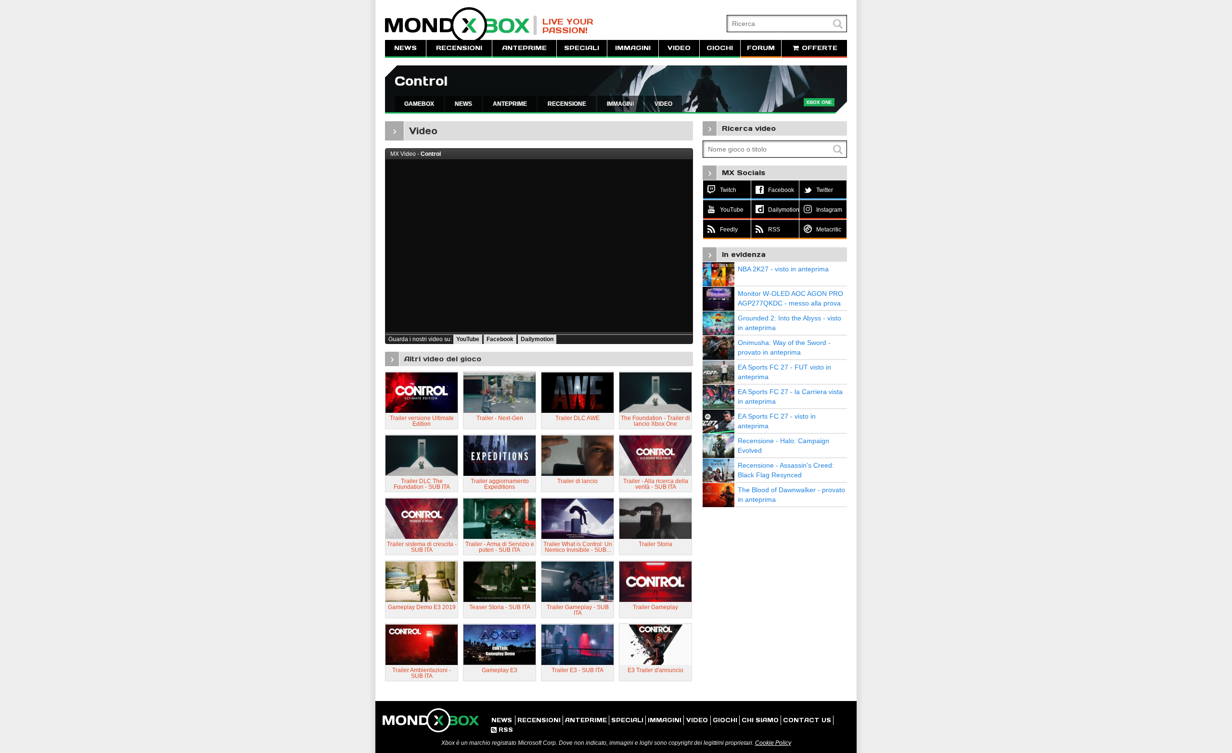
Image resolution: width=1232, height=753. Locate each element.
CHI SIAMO (760, 720)
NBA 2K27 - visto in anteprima (783, 269)
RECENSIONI (459, 48)
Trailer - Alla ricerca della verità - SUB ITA (655, 484)
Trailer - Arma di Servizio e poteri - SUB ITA (499, 547)
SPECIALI (581, 48)
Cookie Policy (773, 743)
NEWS (405, 48)
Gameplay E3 (499, 670)
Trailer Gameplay (655, 607)
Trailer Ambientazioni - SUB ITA (421, 673)
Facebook (500, 339)
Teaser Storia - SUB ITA (499, 607)
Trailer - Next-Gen (499, 418)
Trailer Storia (655, 544)
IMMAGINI (633, 48)
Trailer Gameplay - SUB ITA (578, 610)
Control (421, 81)
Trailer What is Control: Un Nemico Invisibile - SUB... (577, 547)
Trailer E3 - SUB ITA (577, 670)
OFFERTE (818, 48)
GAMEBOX (419, 104)
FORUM (761, 48)
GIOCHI (719, 48)
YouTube (467, 339)
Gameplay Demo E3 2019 (422, 607)
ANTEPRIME (524, 48)
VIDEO (679, 48)
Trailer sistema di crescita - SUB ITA (422, 547)
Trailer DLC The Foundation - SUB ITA (422, 484)
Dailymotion (537, 339)
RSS (502, 729)
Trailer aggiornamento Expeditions (500, 484)
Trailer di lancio (577, 481)
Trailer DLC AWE (577, 418)
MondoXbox (461, 25)
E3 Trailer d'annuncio (655, 670)
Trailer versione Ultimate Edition (422, 421)
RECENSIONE (567, 104)
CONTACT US (807, 720)
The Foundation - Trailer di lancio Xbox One (655, 421)
